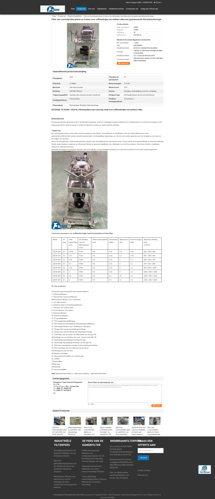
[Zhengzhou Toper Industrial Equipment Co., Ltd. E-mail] (54, 393)
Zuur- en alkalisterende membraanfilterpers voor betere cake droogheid (119, 475)
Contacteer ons (132, 9)
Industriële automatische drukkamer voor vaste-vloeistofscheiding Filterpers (93, 469)
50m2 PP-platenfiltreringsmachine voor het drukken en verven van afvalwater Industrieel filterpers (65, 466)
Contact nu (124, 63)
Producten (81, 9)
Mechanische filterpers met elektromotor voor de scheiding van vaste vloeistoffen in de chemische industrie (65, 481)
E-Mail (140, 470)
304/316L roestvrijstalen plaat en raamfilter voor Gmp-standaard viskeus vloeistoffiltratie (123, 433)
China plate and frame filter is (74, 495)
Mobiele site (143, 475)
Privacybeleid (58, 495)
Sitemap (147, 470)
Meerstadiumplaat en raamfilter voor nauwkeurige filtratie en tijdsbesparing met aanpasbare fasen (75, 433)
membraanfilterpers (125, 440)
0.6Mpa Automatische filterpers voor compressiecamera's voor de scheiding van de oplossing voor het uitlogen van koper (93, 455)
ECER (112, 497)
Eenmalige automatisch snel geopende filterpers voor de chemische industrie (65, 453)
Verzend (143, 458)
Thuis (73, 9)
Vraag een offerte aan (149, 9)
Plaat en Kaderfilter (75, 16)
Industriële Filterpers (62, 443)
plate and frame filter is (64, 373)
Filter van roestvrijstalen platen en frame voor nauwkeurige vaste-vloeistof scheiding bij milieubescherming (154, 434)
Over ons (91, 9)
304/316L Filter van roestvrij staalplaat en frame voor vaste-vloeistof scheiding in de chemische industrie (138, 434)
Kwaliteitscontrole (116, 9)
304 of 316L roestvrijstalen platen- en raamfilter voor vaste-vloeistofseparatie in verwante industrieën (90, 435)
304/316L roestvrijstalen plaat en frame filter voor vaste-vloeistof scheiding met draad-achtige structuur (59, 434)
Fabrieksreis (102, 9)
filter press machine (82, 373)
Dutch (158, 2)
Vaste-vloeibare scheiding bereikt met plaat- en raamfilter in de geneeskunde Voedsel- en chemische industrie (106, 435)
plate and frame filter (98, 373)
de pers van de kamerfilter (92, 443)
